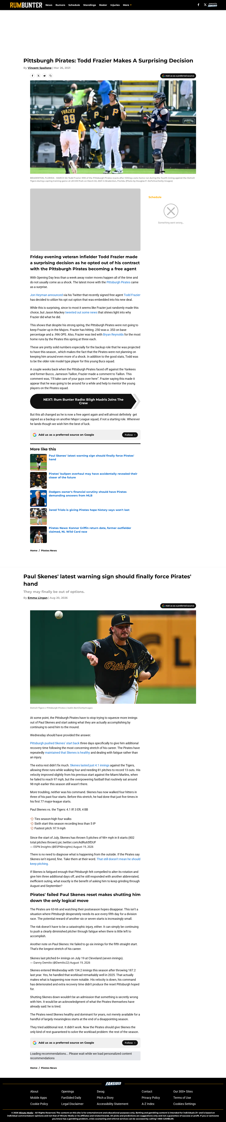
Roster (103, 5)
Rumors (60, 5)
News (49, 5)
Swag (100, 1091)
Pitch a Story (105, 1097)
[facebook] (198, 4)
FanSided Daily (71, 1097)
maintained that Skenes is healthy (67, 752)
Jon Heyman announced (46, 295)
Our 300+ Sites (183, 1091)
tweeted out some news (81, 312)
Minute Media (26, 1112)
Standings (89, 5)
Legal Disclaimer (72, 1104)
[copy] (50, 75)
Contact (147, 1091)
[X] (205, 4)
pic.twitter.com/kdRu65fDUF (77, 842)
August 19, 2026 (83, 847)
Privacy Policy (151, 1097)
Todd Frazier (132, 295)
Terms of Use (182, 1097)
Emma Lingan (38, 597)
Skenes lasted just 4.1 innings (89, 765)
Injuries (115, 5)
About (34, 1091)
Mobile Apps (38, 1097)
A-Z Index (148, 1104)
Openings (67, 1091)
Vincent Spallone (40, 67)
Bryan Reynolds (113, 334)
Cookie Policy (39, 1104)
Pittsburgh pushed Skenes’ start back (54, 743)
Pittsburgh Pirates (118, 282)
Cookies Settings (184, 1104)
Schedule (74, 5)
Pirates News (49, 550)
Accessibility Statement (112, 1104)
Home (33, 550)
